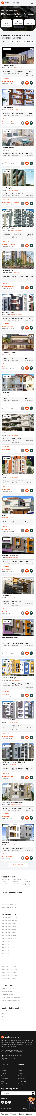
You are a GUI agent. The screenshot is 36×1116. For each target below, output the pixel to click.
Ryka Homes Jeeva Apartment (12, 802)
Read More (6, 78)
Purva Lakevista (7, 270)
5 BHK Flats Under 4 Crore (9, 978)
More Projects (18, 865)
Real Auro (5, 842)
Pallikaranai (17, 67)
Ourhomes (6, 694)
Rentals (20, 1070)
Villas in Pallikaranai (7, 994)
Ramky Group (7, 652)
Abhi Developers (8, 449)
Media (3, 1068)
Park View (5, 433)
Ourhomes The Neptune (10, 678)
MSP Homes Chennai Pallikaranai (13, 762)
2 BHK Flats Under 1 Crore (8, 923)
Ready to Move (18, 22)
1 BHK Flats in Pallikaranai (9, 895)
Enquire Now (31, 1114)
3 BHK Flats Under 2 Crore (9, 938)
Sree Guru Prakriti (8, 228)
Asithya (4, 475)
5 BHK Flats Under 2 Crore (9, 966)
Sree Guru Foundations (9, 244)
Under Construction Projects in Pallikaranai (26, 882)
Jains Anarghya (7, 188)
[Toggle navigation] (32, 2)
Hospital (4, 1010)
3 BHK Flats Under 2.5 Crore (9, 941)
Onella (4, 515)
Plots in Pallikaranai (7, 991)
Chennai (8, 10)
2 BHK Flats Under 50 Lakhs (9, 917)
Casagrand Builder (8, 81)
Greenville (5, 392)
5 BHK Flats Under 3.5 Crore (9, 975)
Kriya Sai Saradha (8, 312)
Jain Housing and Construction (11, 202)
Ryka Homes (7, 816)
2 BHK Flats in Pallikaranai (9, 898)
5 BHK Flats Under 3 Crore (9, 972)
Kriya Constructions (8, 326)
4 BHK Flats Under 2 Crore (9, 951)
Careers (3, 1073)
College (4, 1017)
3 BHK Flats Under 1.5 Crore (9, 935)
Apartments (7, 49)
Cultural (3, 1070)
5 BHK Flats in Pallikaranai (9, 907)
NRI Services (22, 1081)
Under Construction (6, 23)
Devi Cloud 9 (6, 595)
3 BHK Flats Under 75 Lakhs (9, 929)
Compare (5, 1114)
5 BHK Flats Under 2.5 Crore (9, 969)
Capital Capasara (8, 147)
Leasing (20, 1073)
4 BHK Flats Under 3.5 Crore (9, 960)
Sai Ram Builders (8, 569)
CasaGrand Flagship (9, 65)
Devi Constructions (8, 611)
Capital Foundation (8, 162)
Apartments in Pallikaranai (9, 988)
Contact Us (4, 1078)
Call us (22, 1114)
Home (2, 10)
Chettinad (6, 407)
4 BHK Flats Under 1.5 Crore (9, 947)
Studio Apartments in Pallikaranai (11, 997)
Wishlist (14, 1114)
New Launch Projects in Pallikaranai (5, 881)
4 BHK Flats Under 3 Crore (9, 957)
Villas (5, 336)
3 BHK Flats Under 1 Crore (8, 932)
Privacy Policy (5, 1084)
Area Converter (22, 1076)
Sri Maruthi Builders (8, 736)
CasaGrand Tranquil (9, 352)
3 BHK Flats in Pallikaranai (9, 901)
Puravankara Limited (9, 286)
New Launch (29, 22)
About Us (4, 1076)
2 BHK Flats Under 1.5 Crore (9, 926)
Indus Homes (7, 489)
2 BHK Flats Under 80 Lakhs (9, 920)
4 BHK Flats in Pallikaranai (9, 904)
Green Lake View (7, 107)
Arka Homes (7, 529)
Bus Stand (4, 1023)
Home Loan (21, 1078)
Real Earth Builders (8, 856)
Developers (21, 1084)
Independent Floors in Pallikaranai (11, 1000)
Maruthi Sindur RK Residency (11, 720)
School (4, 1014)
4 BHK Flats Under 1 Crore (8, 944)
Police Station (5, 1020)
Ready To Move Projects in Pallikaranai (17, 881)
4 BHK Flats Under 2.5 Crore (9, 954)
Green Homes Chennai (9, 122)
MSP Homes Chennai (9, 776)
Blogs (2, 1081)
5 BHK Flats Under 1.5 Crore (9, 963)
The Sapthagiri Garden (10, 555)
